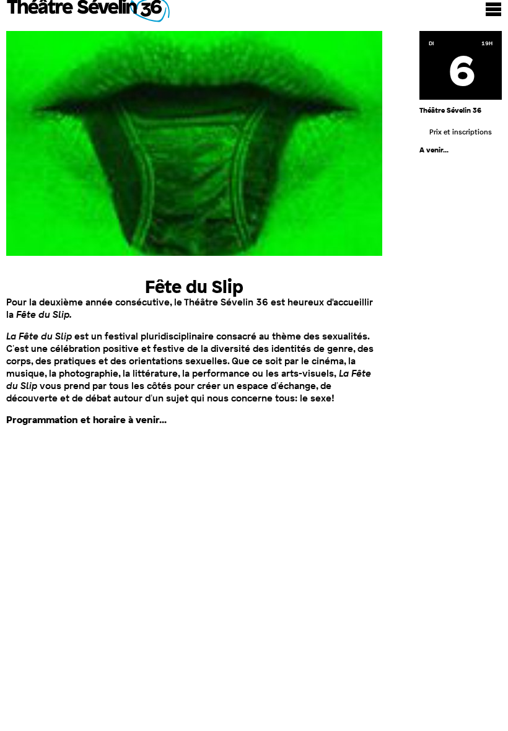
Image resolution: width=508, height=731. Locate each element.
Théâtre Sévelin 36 (88, 12)
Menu (493, 9)
